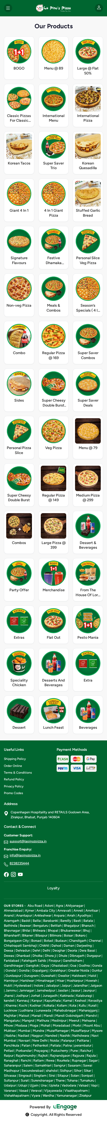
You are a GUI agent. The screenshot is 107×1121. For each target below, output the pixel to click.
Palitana (83, 1040)
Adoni (49, 905)
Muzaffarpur (80, 1031)
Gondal (10, 970)
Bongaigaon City (16, 941)
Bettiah (56, 925)
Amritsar (91, 910)
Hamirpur (11, 980)
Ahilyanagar (74, 905)
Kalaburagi (84, 996)
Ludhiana (26, 1010)
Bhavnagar (12, 930)
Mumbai (24, 1031)
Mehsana (88, 1020)
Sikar (87, 1070)
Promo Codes (13, 793)
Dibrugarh (77, 956)
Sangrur (59, 1065)
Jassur (75, 990)
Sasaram (74, 1065)
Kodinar (35, 1005)
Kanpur (36, 1000)
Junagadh (50, 996)
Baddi (26, 921)
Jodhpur (22, 996)
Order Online (13, 766)
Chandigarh (77, 941)
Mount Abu (91, 1025)
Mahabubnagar (65, 1010)
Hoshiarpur (75, 980)
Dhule (63, 956)
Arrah (71, 915)
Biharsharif (12, 935)
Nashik (65, 1035)
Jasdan (62, 990)
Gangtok (32, 965)
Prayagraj (41, 1051)
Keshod (80, 1000)
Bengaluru (40, 925)
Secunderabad (33, 1070)
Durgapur (94, 956)
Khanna (11, 1005)
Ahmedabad (13, 910)
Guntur (97, 970)
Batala (88, 921)
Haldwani (79, 976)
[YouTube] (20, 874)
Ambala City (45, 910)
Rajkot (43, 1055)
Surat (25, 1080)
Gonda (97, 965)
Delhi (46, 950)
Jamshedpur (45, 990)
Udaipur (10, 1085)
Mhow (8, 1025)
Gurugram (31, 976)
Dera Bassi (87, 950)
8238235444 (19, 863)
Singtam (40, 1075)
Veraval (36, 1090)
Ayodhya (84, 915)
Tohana (72, 1080)
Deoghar (58, 950)
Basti (77, 921)
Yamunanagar (66, 1095)
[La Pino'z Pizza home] (53, 8)
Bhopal (53, 930)
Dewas (9, 956)
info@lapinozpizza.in (25, 855)
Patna (67, 1045)
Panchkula (11, 1045)
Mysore (97, 1031)
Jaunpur (89, 990)
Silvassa (10, 1075)
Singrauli (24, 1075)
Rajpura (78, 1055)
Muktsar (10, 1031)
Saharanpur (12, 1065)
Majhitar (10, 1015)
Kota (72, 1005)
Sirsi (52, 1075)
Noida (54, 1040)
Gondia (24, 970)
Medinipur (58, 1020)
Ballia (37, 921)
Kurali (92, 1005)
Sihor (78, 1070)
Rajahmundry (26, 1055)
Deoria (72, 950)
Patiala (55, 1045)
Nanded (51, 1035)
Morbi (76, 1025)
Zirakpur (85, 1095)
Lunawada (43, 1010)
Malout (24, 1015)
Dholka (37, 956)
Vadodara (69, 1085)
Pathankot (40, 1045)
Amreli (78, 910)
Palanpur (68, 1040)
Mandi (48, 1015)
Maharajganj (88, 1010)
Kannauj (23, 1000)
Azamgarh (11, 921)
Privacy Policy (13, 786)
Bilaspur (41, 935)
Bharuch (88, 925)
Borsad (36, 941)
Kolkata (49, 1005)
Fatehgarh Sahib (34, 960)
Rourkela (63, 1060)
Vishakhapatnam (16, 1095)
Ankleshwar (42, 915)
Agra (59, 905)
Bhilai (26, 930)
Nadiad (23, 1035)
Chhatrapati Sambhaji (20, 945)
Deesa (8, 950)
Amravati (64, 910)
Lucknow (10, 1010)
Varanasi (10, 1090)
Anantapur (24, 915)
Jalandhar (80, 985)
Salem (28, 1065)
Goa (73, 965)
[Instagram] (13, 874)
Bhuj (86, 930)
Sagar (93, 1060)
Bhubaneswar (71, 930)
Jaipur (66, 985)
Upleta (54, 1085)
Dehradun (23, 950)
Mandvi (91, 1015)
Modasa (21, 1025)
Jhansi (9, 996)
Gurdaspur (13, 976)
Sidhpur (66, 1070)
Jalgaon (96, 985)
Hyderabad (22, 985)
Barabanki (50, 921)
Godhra (84, 965)
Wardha (48, 1095)
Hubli (8, 985)
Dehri (36, 950)
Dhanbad (23, 956)
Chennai (95, 941)
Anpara (59, 915)
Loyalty (53, 888)
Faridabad (11, 960)
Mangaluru (12, 1020)
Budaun (61, 941)
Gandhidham (72, 960)
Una (44, 1085)
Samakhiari (43, 1065)
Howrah (91, 980)
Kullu (82, 1005)
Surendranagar (42, 1080)
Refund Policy (14, 779)
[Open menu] (8, 8)
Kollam (62, 1005)
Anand (9, 915)
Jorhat (35, 996)
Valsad (83, 1085)
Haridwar (27, 980)
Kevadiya (95, 1000)
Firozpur (55, 960)
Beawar (25, 925)
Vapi (94, 1085)
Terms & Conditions (18, 772)
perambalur (82, 1045)
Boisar (68, 935)
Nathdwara (80, 1035)
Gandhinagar (13, 965)
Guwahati (48, 976)
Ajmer (29, 910)
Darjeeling (84, 945)
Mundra (38, 1031)
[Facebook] (6, 874)
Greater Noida (78, 970)
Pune (74, 1051)
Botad (48, 941)
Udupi (22, 1085)
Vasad (23, 1090)
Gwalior (63, 976)
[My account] (99, 8)
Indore (38, 985)
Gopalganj (40, 970)
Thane (60, 1080)
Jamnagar (26, 990)
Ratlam (38, 1060)
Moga (34, 1025)
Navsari (24, 1040)
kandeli (9, 1000)
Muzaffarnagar (57, 1031)
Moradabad (61, 1025)
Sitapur (62, 1075)
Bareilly (65, 921)
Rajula (91, 1055)
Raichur (85, 1051)
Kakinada (67, 996)
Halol (92, 976)
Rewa (50, 1060)
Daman (69, 945)
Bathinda (10, 925)
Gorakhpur (58, 970)
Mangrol (28, 1020)
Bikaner (27, 935)
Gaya (45, 965)
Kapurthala (52, 1000)
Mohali (45, 1025)
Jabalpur (52, 985)
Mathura (43, 1020)
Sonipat (87, 1075)
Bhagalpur (71, 925)
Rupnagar (79, 1060)
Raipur (9, 1055)
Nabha (10, 1035)
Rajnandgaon (60, 1055)
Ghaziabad (59, 965)
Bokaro (80, 935)
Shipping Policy (15, 759)
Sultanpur (11, 1080)
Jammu (11, 990)
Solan (75, 1075)
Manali (36, 1015)
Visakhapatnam (76, 1090)
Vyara (35, 1095)
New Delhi (40, 1040)
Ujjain (34, 1085)
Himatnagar (45, 980)
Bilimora (56, 935)
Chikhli (44, 945)
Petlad (9, 1051)
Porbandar (24, 1051)
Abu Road (35, 905)
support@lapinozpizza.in (28, 841)
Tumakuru (87, 1080)
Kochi (23, 1005)
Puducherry (59, 1051)
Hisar (60, 980)
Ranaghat (11, 1060)
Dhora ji (50, 956)
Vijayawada (53, 1090)
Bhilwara (39, 930)
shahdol (52, 1070)
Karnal (67, 1000)
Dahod (56, 945)
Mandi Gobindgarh (69, 1015)
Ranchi (26, 1060)
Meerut (74, 1020)
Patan (26, 1045)
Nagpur (37, 1035)
